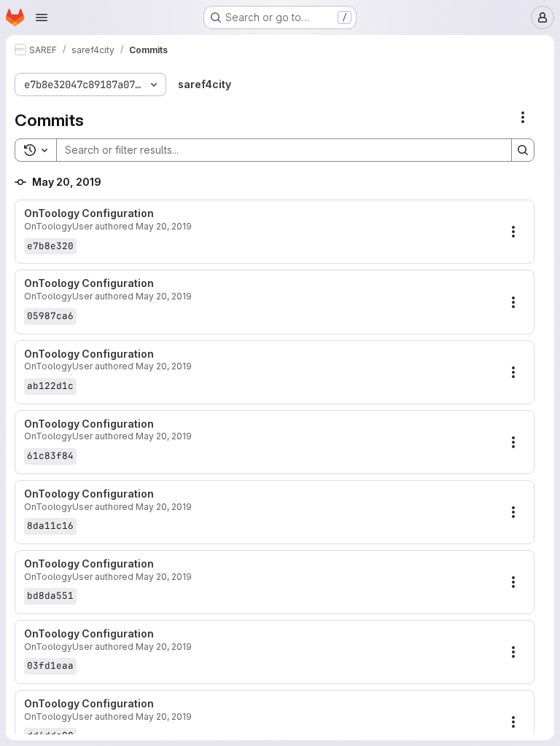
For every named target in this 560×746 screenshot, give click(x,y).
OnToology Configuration (89, 213)
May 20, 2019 (164, 226)
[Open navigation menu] (41, 17)
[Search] (522, 150)
